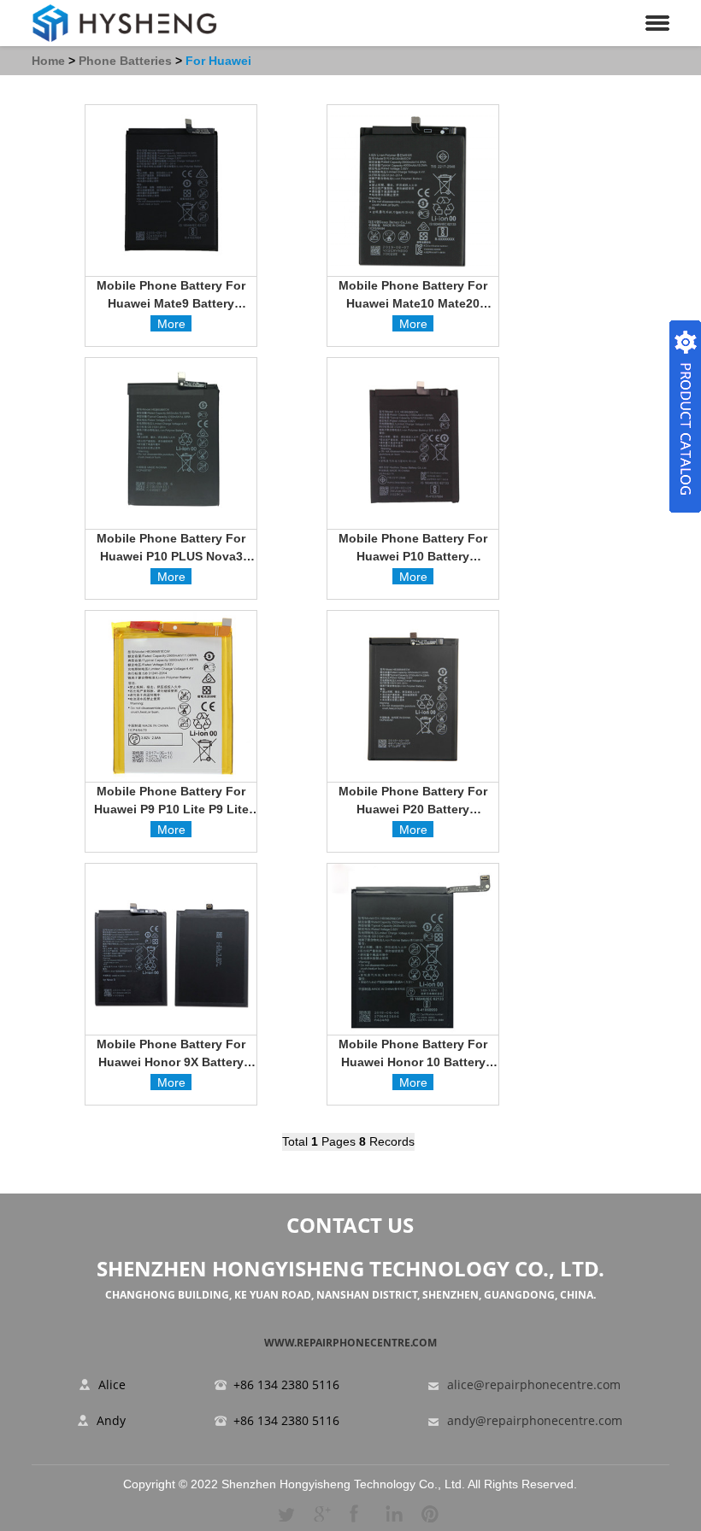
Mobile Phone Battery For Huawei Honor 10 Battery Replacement (413, 1055)
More (171, 324)
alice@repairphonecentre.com (534, 1385)
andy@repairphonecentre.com (534, 1421)
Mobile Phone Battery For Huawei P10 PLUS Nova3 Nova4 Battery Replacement (171, 549)
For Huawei (218, 60)
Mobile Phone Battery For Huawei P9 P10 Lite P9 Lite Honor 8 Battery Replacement (170, 802)
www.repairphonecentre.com (350, 1342)
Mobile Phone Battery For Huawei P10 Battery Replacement (413, 549)
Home (48, 60)
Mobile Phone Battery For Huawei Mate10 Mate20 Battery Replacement (413, 297)
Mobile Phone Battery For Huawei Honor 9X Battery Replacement (171, 1055)
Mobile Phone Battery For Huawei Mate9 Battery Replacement (171, 297)
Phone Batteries (125, 60)
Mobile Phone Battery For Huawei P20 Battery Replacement (413, 802)
